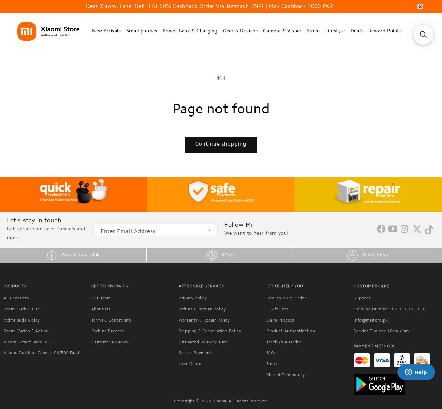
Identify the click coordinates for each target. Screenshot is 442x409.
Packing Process (107, 331)
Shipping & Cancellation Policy (210, 331)
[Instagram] (405, 229)
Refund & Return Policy (202, 309)
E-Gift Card (277, 309)
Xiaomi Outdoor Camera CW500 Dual (41, 353)
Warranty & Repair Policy (204, 320)
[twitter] (417, 232)
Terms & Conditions (111, 320)
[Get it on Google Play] (396, 384)
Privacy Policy (193, 298)
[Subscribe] (209, 230)
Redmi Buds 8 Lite (21, 309)
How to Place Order (286, 298)
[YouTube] (393, 229)
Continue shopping (221, 144)
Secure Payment (195, 353)
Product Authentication (290, 331)
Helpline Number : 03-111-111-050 (389, 309)
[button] (106, 31)
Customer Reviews (109, 342)
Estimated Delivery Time (203, 342)
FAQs (271, 353)
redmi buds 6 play (21, 320)
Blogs (271, 364)
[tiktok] (429, 233)
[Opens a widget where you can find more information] (416, 372)
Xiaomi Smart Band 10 (26, 342)
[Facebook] (381, 231)
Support (362, 298)
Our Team (101, 298)
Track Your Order (283, 342)
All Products (16, 298)
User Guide (190, 364)
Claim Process (280, 320)
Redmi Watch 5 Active (25, 331)
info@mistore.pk (371, 320)
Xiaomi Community (285, 375)
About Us (100, 309)
